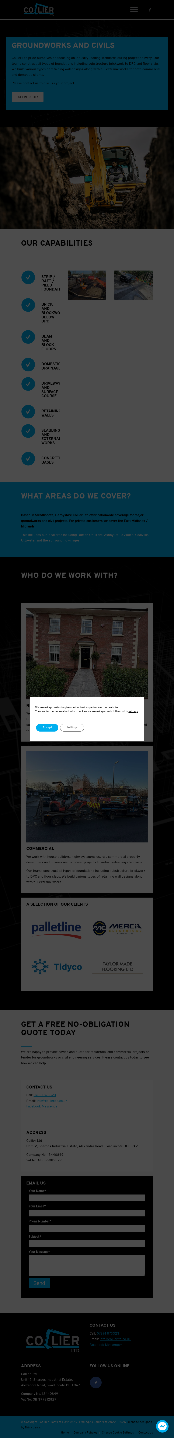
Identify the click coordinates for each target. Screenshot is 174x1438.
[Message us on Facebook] (162, 1432)
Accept (47, 727)
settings (133, 711)
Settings (72, 727)
